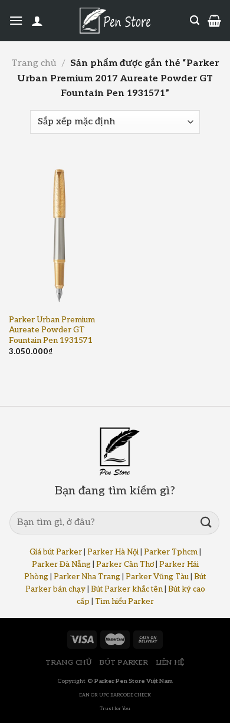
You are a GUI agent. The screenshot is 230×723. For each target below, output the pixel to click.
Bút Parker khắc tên (127, 589)
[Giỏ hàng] (214, 21)
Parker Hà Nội (113, 552)
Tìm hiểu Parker (124, 601)
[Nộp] (206, 522)
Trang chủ (33, 63)
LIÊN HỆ (170, 662)
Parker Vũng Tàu (157, 577)
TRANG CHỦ (68, 662)
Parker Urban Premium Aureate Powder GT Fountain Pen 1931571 (52, 330)
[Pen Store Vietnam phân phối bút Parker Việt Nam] (115, 21)
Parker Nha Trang (87, 577)
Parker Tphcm (171, 552)
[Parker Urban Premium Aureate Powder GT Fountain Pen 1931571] (59, 232)
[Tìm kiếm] (194, 20)
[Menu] (16, 20)
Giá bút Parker (55, 552)
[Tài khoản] (37, 21)
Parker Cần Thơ (125, 564)
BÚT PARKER (124, 662)
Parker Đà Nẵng (61, 564)
